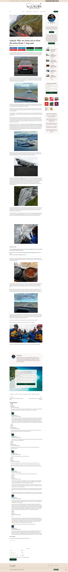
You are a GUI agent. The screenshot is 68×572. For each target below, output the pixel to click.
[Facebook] (47, 1)
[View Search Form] (10, 11)
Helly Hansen (38, 344)
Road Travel (20, 38)
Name (11, 552)
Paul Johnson (13, 45)
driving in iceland (12, 394)
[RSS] (58, 1)
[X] (56, 570)
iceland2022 (37, 394)
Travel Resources (43, 11)
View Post (52, 52)
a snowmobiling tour (20, 214)
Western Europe (30, 38)
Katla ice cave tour (36, 213)
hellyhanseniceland (25, 394)
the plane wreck (23, 152)
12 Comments (24, 45)
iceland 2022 (33, 394)
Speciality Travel (24, 38)
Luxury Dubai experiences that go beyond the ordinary (53, 66)
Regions (16, 38)
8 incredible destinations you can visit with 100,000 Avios (53, 76)
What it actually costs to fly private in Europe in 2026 (53, 50)
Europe (11, 38)
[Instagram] (55, 1)
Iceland (13, 38)
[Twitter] (49, 1)
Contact (52, 566)
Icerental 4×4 (22, 344)
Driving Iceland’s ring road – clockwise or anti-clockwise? (35, 398)
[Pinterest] (52, 1)
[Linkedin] (50, 1)
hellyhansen (20, 394)
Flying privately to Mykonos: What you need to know (53, 71)
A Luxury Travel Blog (29, 249)
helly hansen (16, 394)
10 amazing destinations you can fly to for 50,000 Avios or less (53, 55)
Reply (41, 405)
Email (22, 552)
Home (49, 566)
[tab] (48, 47)
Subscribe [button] (55, 11)
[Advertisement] (26, 220)
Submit (26, 384)
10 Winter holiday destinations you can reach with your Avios (53, 61)
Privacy (56, 566)
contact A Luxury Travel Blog (29, 252)
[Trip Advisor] (53, 1)
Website (33, 552)
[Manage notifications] (66, 570)
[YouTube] (56, 1)
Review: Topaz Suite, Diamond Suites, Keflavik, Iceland (16, 398)
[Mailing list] (46, 1)
